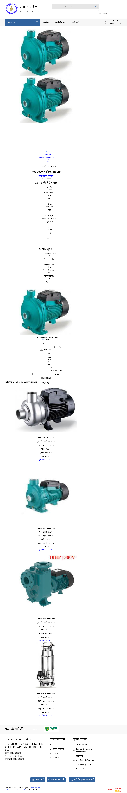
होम (49, 159)
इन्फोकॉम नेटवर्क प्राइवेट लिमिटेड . (16, 790)
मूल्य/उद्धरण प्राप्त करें (46, 176)
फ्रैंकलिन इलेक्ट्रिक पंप (85, 760)
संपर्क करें (74, 22)
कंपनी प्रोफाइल (59, 22)
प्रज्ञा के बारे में (29, 8)
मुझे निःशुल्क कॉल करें (84, 779)
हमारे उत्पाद (11, 22)
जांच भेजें (48, 154)
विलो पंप (79, 756)
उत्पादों (49, 162)
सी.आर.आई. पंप (81, 744)
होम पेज (46, 22)
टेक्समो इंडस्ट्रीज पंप (83, 765)
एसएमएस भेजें (57, 779)
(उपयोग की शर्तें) (35, 788)
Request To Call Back (46, 157)
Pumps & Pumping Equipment (84, 750)
